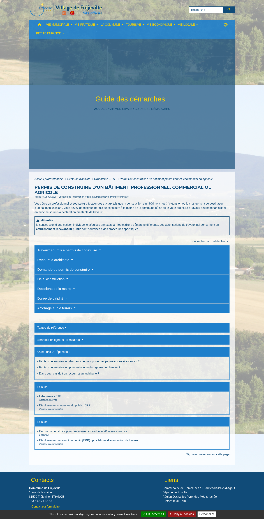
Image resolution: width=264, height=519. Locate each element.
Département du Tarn (176, 492)
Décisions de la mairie (54, 289)
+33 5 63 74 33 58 (40, 501)
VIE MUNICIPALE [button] (58, 24)
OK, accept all (154, 514)
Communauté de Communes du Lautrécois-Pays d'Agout (199, 488)
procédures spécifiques (123, 229)
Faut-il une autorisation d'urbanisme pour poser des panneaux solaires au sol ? (89, 361)
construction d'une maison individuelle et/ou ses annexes (75, 224)
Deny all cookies (183, 514)
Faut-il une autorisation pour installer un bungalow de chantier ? (79, 367)
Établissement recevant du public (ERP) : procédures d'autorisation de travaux (88, 440)
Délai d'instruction (51, 279)
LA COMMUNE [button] (111, 24)
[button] (40, 25)
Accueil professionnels (49, 179)
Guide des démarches (152, 108)
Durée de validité (50, 298)
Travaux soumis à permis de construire (67, 250)
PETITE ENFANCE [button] (49, 33)
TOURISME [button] (134, 24)
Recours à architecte (53, 260)
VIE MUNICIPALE (120, 108)
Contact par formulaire (45, 506)
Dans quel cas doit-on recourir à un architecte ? (69, 373)
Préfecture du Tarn (174, 501)
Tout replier (200, 241)
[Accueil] (66, 10)
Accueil (100, 108)
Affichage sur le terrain (55, 308)
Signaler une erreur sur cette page (208, 454)
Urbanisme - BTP (105, 179)
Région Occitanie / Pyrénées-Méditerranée (190, 496)
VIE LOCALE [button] (187, 24)
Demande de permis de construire (64, 269)
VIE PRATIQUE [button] (85, 24)
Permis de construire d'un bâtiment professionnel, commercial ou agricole (166, 179)
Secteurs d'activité (79, 179)
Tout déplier (220, 241)
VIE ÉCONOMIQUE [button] (160, 24)
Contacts (42, 480)
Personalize (207, 514)
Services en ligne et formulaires (59, 340)
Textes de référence (50, 327)
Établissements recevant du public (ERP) (65, 405)
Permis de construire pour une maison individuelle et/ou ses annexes (83, 431)
